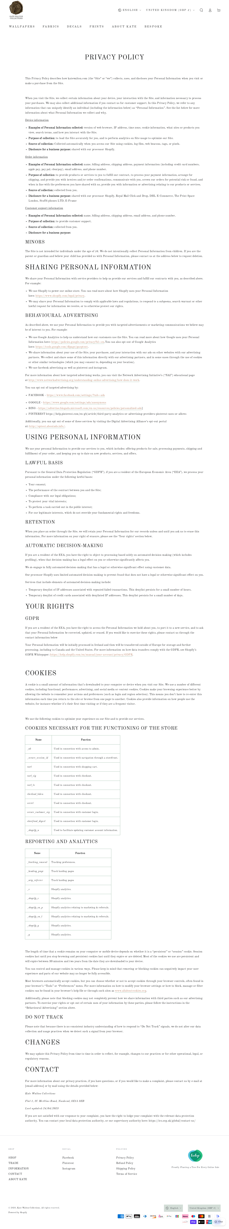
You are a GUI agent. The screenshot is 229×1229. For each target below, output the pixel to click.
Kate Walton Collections (28, 1208)
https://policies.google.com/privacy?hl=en (77, 342)
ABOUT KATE (17, 1179)
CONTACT (15, 1174)
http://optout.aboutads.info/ (47, 426)
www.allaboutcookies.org (130, 991)
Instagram (68, 1168)
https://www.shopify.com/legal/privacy (60, 296)
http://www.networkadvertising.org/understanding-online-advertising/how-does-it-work (83, 380)
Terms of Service (126, 1174)
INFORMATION (18, 1168)
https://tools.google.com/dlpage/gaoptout (62, 347)
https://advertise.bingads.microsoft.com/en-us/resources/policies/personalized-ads (90, 408)
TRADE (13, 1163)
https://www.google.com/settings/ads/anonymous (74, 402)
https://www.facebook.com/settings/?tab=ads (76, 395)
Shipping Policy (125, 1168)
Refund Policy (124, 1163)
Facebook (68, 1158)
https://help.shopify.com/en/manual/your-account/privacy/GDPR (91, 654)
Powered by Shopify (17, 1213)
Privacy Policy (125, 1158)
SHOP (12, 1158)
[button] (201, 10)
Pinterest (68, 1163)
